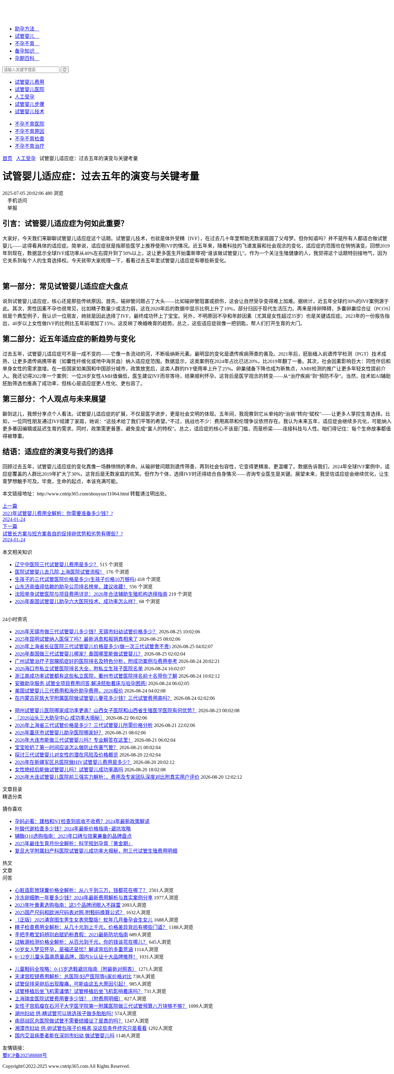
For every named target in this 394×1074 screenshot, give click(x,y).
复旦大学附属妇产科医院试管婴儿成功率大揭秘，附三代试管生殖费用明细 (96, 851)
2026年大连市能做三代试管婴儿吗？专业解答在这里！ (74, 740)
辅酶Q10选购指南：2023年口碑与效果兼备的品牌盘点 (73, 836)
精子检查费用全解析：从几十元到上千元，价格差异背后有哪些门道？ (91, 927)
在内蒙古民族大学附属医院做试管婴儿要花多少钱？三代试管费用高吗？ (93, 698)
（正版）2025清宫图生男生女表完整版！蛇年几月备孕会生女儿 (84, 920)
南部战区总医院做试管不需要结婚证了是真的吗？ (69, 1021)
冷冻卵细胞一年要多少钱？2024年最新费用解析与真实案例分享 (84, 897)
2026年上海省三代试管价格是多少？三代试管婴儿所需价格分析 (84, 725)
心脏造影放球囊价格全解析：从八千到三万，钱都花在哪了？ (81, 890)
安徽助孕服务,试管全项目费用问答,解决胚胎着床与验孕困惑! (81, 683)
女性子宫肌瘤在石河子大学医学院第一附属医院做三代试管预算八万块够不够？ (101, 1006)
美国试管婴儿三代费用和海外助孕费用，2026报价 (69, 690)
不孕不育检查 (29, 138)
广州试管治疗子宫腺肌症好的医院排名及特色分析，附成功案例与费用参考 (96, 661)
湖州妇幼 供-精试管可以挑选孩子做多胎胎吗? (64, 1013)
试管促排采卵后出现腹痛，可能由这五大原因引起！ (71, 984)
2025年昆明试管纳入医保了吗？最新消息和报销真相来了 (76, 639)
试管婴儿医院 (29, 89)
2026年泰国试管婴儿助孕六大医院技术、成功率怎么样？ (76, 601)
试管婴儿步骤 (29, 104)
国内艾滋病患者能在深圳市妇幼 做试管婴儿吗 (65, 1035)
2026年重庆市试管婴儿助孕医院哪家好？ (59, 732)
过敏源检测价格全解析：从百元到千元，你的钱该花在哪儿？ (81, 942)
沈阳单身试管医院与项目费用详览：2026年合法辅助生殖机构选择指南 (91, 594)
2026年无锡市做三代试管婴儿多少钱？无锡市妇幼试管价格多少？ (86, 631)
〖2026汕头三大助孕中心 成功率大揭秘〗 (60, 718)
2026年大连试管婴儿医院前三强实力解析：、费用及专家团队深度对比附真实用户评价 (107, 777)
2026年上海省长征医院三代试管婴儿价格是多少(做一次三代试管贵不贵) (93, 646)
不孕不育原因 (29, 131)
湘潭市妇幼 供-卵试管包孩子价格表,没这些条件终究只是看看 (81, 1028)
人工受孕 (24, 96)
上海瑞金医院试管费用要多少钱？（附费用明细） (69, 998)
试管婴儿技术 (29, 111)
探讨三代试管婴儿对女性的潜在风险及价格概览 (66, 754)
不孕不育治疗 (29, 146)
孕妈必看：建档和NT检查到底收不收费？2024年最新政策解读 (82, 821)
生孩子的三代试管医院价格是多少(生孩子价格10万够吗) (75, 579)
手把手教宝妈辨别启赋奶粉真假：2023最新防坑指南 (71, 934)
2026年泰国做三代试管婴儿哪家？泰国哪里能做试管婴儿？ (79, 653)
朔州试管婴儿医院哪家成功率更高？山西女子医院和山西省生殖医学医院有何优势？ (106, 710)
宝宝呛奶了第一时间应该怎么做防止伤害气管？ (66, 747)
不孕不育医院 (29, 124)
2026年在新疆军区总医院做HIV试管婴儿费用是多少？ (73, 762)
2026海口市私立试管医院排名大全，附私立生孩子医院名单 (79, 668)
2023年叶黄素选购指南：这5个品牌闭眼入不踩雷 (68, 905)
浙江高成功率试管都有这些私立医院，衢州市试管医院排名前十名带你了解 (96, 676)
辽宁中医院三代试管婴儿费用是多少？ (56, 564)
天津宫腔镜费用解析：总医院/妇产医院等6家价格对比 (73, 976)
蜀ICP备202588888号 (24, 1055)
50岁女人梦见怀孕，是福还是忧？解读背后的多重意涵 (74, 949)
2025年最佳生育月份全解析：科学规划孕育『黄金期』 (74, 843)
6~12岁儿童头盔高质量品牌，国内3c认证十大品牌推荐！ (76, 956)
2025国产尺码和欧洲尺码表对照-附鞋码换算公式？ (70, 912)
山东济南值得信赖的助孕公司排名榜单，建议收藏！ (71, 586)
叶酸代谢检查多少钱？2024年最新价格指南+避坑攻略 (73, 828)
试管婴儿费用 (29, 82)
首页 (7, 158)
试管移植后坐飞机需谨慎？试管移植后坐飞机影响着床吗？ (79, 991)
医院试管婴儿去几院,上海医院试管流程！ (60, 572)
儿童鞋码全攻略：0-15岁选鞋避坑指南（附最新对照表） (76, 969)
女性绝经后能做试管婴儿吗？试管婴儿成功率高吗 (69, 769)
